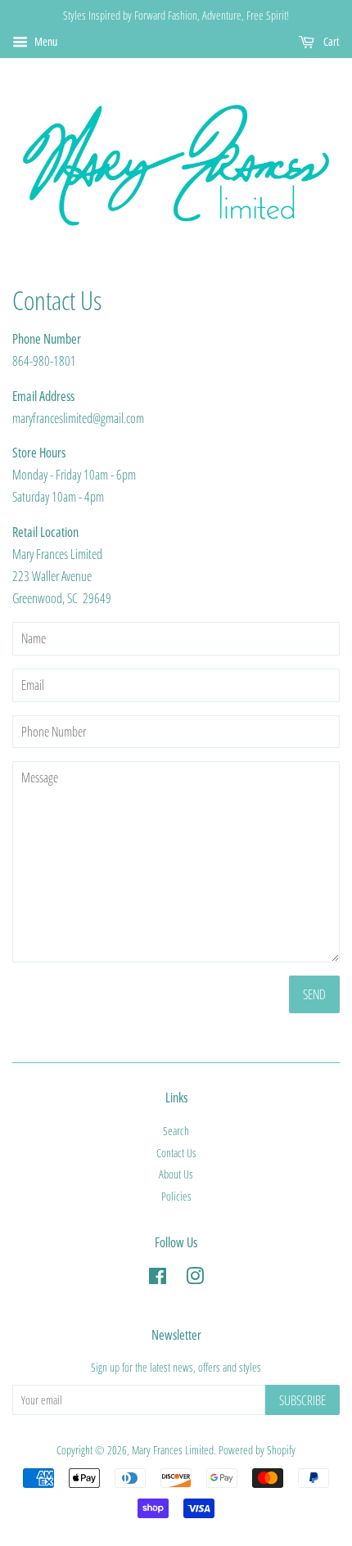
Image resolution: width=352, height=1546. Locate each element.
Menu (44, 41)
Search (176, 1130)
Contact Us (176, 1153)
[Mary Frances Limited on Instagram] (195, 1279)
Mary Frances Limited (173, 1450)
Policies (176, 1196)
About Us (176, 1174)
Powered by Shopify (257, 1450)
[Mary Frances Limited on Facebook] (157, 1279)
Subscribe (302, 1400)
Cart (330, 41)
